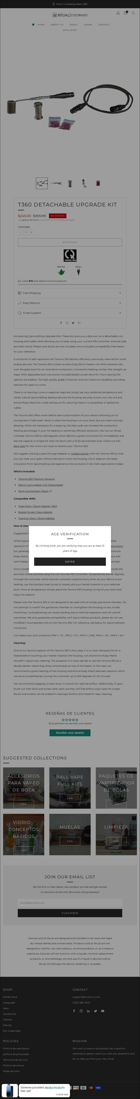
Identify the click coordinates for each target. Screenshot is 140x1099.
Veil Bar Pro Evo (53, 1087)
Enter (70, 561)
